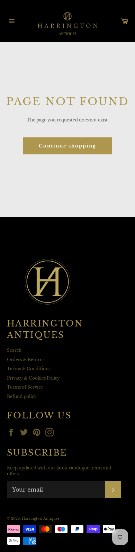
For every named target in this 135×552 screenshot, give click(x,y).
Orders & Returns (25, 359)
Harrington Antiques (41, 519)
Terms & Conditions (28, 368)
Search (14, 350)
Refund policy (22, 396)
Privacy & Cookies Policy (33, 378)
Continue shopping (67, 146)
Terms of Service (25, 387)
